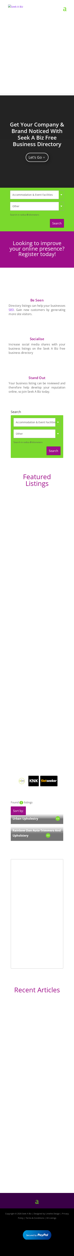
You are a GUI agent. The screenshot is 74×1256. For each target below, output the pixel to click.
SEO (11, 310)
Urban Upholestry (25, 819)
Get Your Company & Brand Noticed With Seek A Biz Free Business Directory (37, 134)
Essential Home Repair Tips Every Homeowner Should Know (33, 1115)
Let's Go (35, 157)
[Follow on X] (37, 1250)
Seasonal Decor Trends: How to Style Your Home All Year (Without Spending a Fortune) (36, 1168)
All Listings (51, 1218)
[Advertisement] (37, 56)
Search (57, 223)
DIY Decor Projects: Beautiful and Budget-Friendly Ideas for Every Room (36, 1052)
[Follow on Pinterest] (47, 1250)
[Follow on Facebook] (26, 1250)
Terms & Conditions (35, 1218)
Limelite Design (53, 1213)
